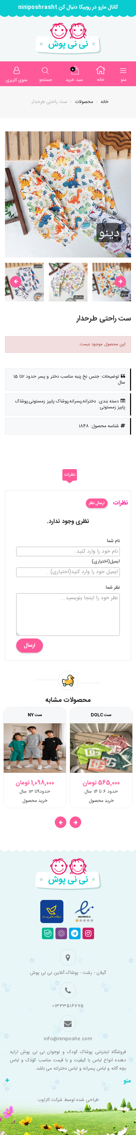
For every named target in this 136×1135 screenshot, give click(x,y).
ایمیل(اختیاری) (106, 562)
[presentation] (15, 282)
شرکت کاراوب (50, 1100)
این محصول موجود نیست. (102, 344)
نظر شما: (112, 588)
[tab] (69, 475)
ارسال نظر (97, 503)
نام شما (113, 541)
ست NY (35, 715)
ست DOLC (101, 715)
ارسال (29, 645)
